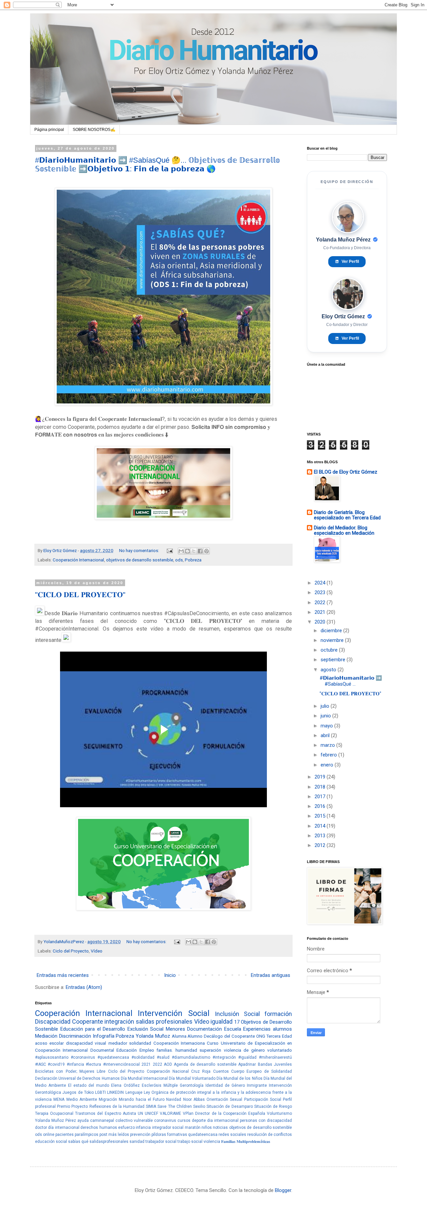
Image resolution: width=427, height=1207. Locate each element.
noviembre (333, 640)
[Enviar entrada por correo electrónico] (169, 550)
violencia (211, 1141)
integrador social (167, 1127)
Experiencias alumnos (267, 1029)
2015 (321, 816)
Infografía (103, 1036)
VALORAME (170, 1113)
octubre (330, 650)
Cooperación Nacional (168, 1071)
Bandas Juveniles (275, 1064)
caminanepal (102, 1120)
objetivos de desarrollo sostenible (139, 559)
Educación (126, 1050)
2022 (157, 1064)
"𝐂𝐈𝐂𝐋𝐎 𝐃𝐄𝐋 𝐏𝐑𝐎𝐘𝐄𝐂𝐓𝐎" (80, 594)
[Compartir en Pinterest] (206, 551)
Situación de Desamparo (229, 1106)
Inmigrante (257, 1085)
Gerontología (191, 1085)
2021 (146, 1064)
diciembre (332, 631)
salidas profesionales (164, 1021)
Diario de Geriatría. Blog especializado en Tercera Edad (347, 515)
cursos (183, 1120)
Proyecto (79, 1106)
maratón (192, 1127)
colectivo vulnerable (134, 1120)
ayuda (83, 1120)
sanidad (136, 1141)
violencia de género (244, 1050)
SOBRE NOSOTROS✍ (94, 129)
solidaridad (140, 1043)
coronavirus (165, 1120)
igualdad (221, 1021)
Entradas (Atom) (84, 987)
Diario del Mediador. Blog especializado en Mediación (344, 530)
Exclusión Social (145, 1029)
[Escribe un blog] (187, 551)
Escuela (232, 1029)
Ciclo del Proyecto (71, 951)
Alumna (179, 1036)
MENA (58, 1099)
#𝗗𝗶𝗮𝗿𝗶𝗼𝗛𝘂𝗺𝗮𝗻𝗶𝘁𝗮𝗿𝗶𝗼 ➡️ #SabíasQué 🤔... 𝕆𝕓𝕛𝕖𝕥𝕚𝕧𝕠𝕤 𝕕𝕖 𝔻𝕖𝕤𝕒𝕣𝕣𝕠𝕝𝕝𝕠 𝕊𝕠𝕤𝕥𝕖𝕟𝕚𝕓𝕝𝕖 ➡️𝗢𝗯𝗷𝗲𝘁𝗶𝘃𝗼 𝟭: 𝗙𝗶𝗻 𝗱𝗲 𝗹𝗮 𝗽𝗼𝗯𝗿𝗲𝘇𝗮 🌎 (157, 164)
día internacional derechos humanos (82, 1127)
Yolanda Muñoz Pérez (55, 1120)
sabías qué (78, 1141)
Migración (108, 1099)
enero (328, 765)
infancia (143, 1127)
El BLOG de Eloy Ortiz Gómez (345, 472)
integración (119, 1021)
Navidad (173, 1099)
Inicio (170, 975)
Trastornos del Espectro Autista (105, 1113)
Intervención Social (173, 1013)
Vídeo (96, 951)
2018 (321, 787)
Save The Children (174, 1106)
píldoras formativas (169, 1134)
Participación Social (262, 1099)
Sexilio (199, 1106)
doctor (41, 1127)
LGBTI (100, 1092)
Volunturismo (279, 1113)
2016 (321, 806)
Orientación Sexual (224, 1099)
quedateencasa (203, 1134)
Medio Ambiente (81, 1099)
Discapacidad (52, 1021)
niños (206, 1127)
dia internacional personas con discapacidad (249, 1120)
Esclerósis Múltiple (160, 1085)
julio (326, 706)
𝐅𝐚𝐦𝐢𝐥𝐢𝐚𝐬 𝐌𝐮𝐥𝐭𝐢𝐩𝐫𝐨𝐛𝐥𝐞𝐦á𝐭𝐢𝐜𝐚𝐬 (245, 1141)
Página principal (49, 129)
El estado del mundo (88, 1085)
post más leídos (114, 1134)
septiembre (334, 660)
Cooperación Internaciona (179, 1043)
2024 (321, 583)
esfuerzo (126, 1127)
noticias (220, 1127)
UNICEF (151, 1113)
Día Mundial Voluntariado (192, 1078)
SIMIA (151, 1106)
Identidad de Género (225, 1085)
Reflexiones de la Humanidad (117, 1106)
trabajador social (160, 1141)
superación (210, 1050)
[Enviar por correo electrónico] (181, 551)
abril (326, 735)
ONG (260, 1036)
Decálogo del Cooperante (229, 1036)
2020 (321, 622)
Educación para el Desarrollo (92, 1029)
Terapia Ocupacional (54, 1113)
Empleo (146, 1050)
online (48, 1134)
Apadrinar (247, 1064)
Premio (63, 1106)
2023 (321, 592)
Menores (175, 1029)
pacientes (64, 1134)
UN (140, 1113)
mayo (327, 726)
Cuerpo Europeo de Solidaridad (261, 1071)
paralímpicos (86, 1134)
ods (179, 559)
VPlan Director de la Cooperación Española (224, 1113)
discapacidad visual (86, 1043)
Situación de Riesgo (273, 1106)
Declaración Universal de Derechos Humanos (77, 1078)
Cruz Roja (200, 1071)
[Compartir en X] (193, 551)
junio (326, 716)
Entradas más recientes (63, 975)
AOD (168, 1064)
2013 (321, 836)
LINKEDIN (115, 1092)
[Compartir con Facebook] (200, 551)
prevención (140, 1134)
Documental (102, 1050)
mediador (117, 1043)
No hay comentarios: (139, 550)
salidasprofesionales (108, 1141)
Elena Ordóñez (125, 1085)
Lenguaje (133, 1092)
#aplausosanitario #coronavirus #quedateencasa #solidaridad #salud (102, 1057)
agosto (329, 670)
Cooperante (87, 1021)
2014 (321, 826)
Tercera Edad (279, 1036)
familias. (164, 1050)
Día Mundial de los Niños (240, 1078)
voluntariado (279, 1050)
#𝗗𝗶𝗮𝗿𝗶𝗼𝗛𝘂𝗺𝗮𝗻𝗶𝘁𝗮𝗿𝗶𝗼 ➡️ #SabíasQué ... (351, 681)
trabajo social (189, 1141)
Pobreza (193, 559)
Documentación (204, 1029)
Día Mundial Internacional (144, 1078)
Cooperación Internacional (78, 559)
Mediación (46, 1036)
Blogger (283, 1190)
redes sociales (232, 1134)
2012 (321, 845)
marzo (328, 745)
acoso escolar (49, 1043)
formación (278, 1013)
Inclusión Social (237, 1013)
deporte (199, 1120)
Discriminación (75, 1036)
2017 (321, 797)
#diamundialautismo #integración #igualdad (214, 1057)
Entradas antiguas (270, 975)
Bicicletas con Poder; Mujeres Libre (70, 1071)
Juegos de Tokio (78, 1092)
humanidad (186, 1050)
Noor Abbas (194, 1099)
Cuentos (221, 1071)
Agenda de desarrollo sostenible (205, 1064)
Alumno (194, 1036)
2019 (321, 777)
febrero (329, 755)
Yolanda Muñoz (153, 1036)
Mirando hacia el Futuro (141, 1099)
